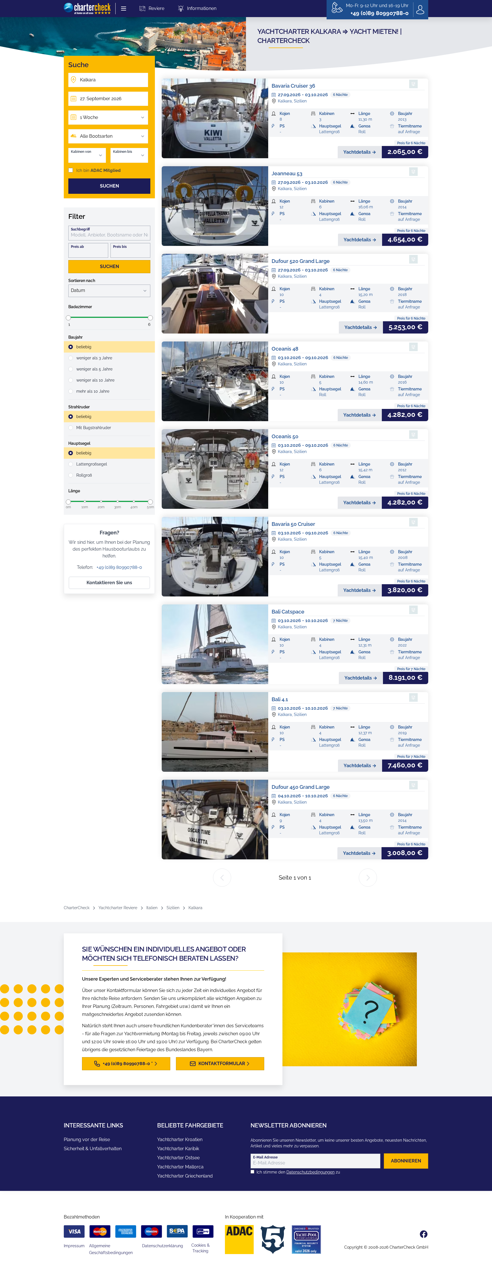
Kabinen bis (122, 152)
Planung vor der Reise (87, 1139)
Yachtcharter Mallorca (180, 1167)
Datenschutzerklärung (162, 1246)
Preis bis (120, 247)
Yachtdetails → (359, 152)
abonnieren (406, 1161)
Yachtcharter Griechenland (185, 1176)
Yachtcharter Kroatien (179, 1139)
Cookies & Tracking (200, 1248)
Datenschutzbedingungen (310, 1172)
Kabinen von (81, 152)
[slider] (68, 317)
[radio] (109, 347)
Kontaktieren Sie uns (109, 582)
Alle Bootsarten (96, 136)
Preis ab (77, 247)
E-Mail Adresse (265, 1157)
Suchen (109, 186)
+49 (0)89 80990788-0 (118, 567)
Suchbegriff (80, 229)
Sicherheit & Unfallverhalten (93, 1148)
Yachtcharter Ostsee (178, 1157)
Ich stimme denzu (298, 1172)
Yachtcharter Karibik (178, 1148)
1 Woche (89, 117)
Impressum (74, 1246)
